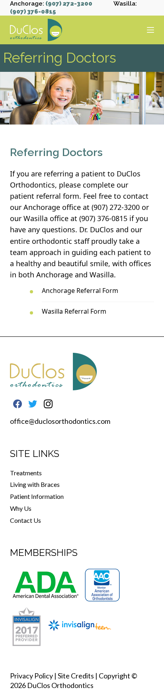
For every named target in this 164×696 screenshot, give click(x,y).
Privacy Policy (31, 675)
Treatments (26, 473)
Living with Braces (35, 484)
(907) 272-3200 (68, 3)
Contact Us (25, 520)
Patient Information (37, 496)
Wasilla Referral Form (74, 311)
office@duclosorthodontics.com (60, 421)
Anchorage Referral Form (80, 290)
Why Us (20, 508)
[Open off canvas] (150, 30)
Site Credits (76, 675)
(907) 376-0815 (33, 11)
